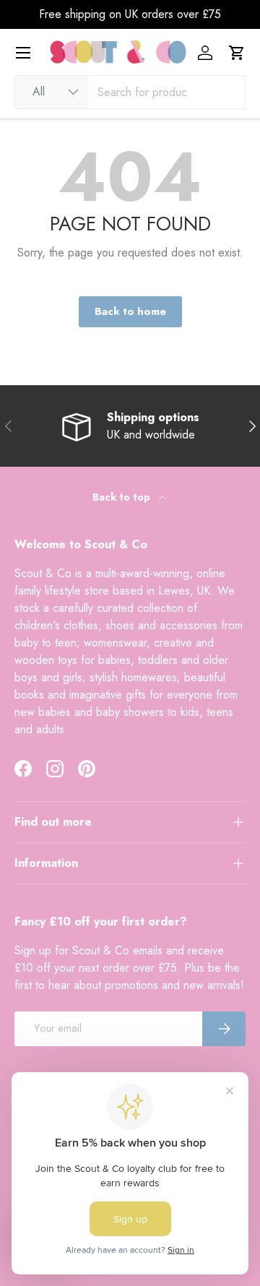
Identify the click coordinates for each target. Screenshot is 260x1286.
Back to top (122, 497)
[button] (237, 53)
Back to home (130, 311)
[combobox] (130, 92)
